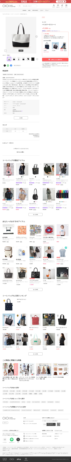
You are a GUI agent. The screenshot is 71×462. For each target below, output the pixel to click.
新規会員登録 (44, 433)
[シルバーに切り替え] (51, 201)
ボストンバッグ (37, 410)
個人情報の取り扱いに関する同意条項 (23, 447)
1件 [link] (65, 182)
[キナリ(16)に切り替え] (50, 176)
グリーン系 (38, 391)
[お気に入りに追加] (14, 164)
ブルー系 (44, 391)
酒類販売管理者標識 (15, 448)
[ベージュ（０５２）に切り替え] (20, 201)
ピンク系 (63, 391)
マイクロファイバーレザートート (48, 281)
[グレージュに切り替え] (47, 201)
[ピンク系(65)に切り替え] (8, 176)
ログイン (5, 422)
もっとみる (35, 214)
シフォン (57, 401)
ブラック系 (12, 391)
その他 (40, 393)
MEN (29, 10)
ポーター (43, 401)
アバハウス (5, 401)
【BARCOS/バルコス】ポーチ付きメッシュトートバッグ (62, 281)
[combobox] (27, 6)
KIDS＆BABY (35, 10)
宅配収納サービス (5, 450)
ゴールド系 (25, 393)
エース (23, 401)
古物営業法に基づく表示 (6, 448)
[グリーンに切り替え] (62, 201)
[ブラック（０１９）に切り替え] (22, 201)
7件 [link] (51, 182)
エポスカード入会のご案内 (46, 436)
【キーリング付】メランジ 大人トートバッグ (22, 281)
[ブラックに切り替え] (21, 176)
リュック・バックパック (26, 410)
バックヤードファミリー (14, 401)
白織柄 (35, 393)
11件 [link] (65, 207)
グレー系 (18, 391)
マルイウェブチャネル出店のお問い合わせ (40, 448)
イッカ (28, 401)
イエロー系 (57, 391)
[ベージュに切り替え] (7, 201)
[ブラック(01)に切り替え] (47, 176)
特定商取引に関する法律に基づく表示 (58, 447)
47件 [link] (39, 182)
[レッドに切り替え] (63, 201)
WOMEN (24, 10)
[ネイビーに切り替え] (63, 176)
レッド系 (5, 393)
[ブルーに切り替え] (61, 201)
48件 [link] (12, 207)
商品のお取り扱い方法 (17, 111)
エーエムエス (50, 401)
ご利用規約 (4, 447)
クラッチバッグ (45, 410)
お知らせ (56, 438)
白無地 (30, 393)
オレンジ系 (11, 393)
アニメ (46, 10)
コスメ (41, 10)
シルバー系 (18, 393)
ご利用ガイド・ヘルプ (58, 433)
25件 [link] (52, 207)
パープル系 (50, 391)
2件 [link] (25, 182)
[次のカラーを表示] (12, 201)
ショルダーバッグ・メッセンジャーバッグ (11, 410)
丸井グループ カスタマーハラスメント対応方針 (37, 447)
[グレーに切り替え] (11, 201)
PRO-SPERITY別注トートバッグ (8, 281)
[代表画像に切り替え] (59, 176)
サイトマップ (50, 448)
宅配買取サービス (56, 448)
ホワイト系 (5, 391)
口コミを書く (21, 152)
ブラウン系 (25, 391)
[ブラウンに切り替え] (50, 201)
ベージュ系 (31, 391)
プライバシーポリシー (10, 447)
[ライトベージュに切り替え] (61, 176)
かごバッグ (61, 410)
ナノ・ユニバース (36, 401)
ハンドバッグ (53, 410)
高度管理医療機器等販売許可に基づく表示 (25, 448)
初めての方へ (57, 436)
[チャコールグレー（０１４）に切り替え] (23, 201)
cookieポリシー (48, 447)
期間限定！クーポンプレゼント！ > (51, 30)
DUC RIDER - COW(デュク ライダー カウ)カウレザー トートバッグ (35, 281)
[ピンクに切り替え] (35, 201)
